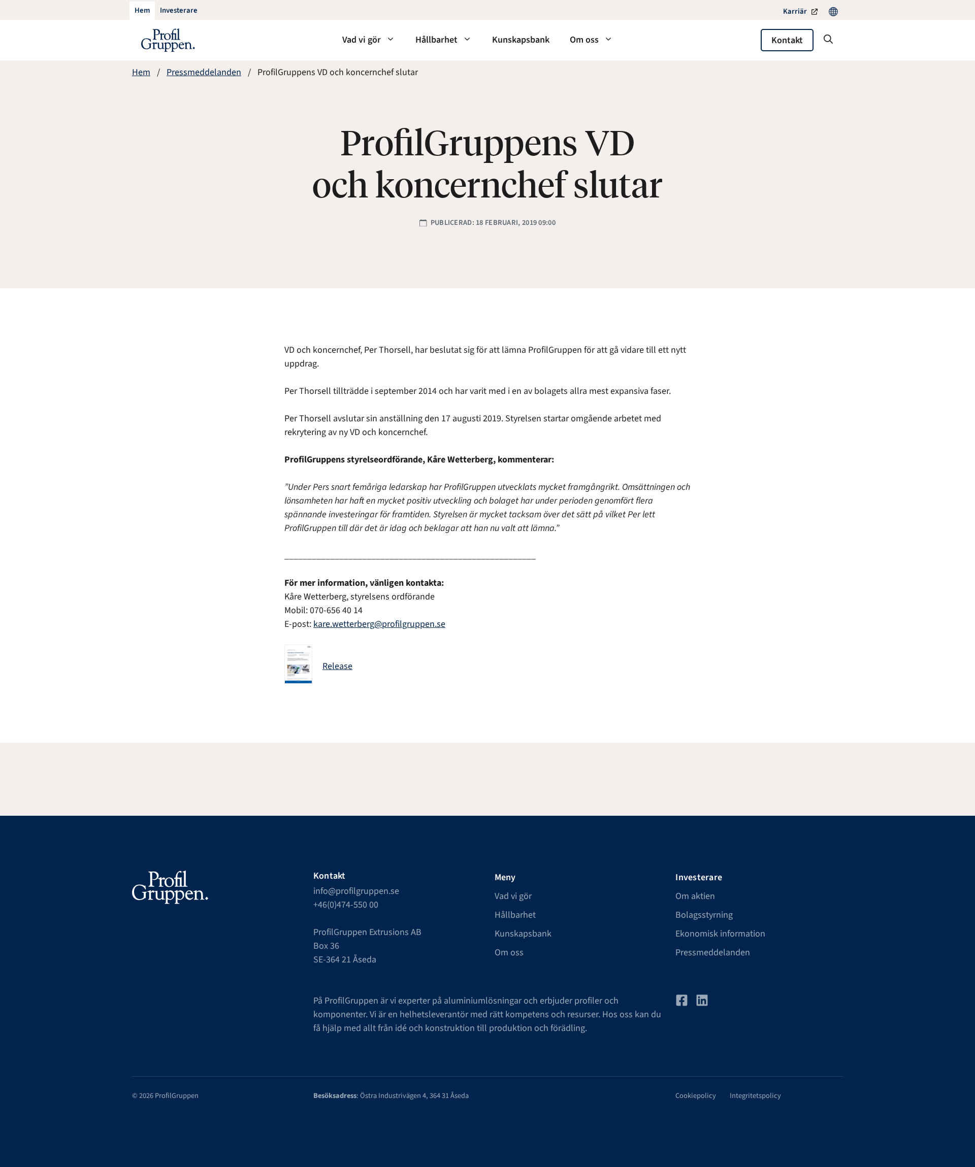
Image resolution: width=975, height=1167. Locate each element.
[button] (828, 40)
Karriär (795, 11)
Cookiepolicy (695, 1095)
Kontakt (787, 40)
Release (337, 666)
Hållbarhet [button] (436, 40)
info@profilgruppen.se (356, 891)
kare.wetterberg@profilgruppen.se (379, 624)
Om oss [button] (584, 40)
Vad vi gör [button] (361, 40)
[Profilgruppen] (168, 40)
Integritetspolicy (755, 1095)
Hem (141, 72)
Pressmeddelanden (204, 72)
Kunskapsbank (520, 40)
